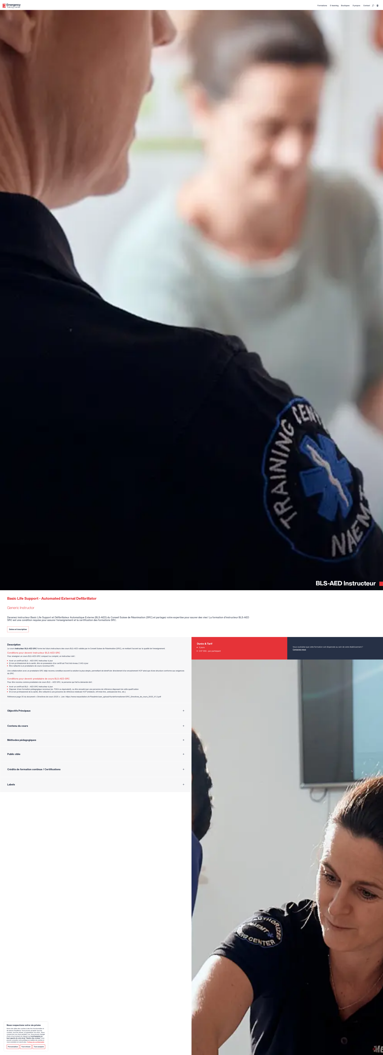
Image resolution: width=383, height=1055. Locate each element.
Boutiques (345, 5)
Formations (322, 5)
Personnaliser (13, 1047)
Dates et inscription (18, 629)
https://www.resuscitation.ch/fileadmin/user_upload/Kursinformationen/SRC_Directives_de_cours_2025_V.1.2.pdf (113, 696)
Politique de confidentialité (35, 1042)
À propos (356, 5)
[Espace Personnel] (379, 3)
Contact (366, 5)
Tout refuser (26, 1047)
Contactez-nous (299, 649)
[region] (26, 1036)
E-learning (334, 5)
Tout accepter (39, 1047)
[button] (373, 5)
